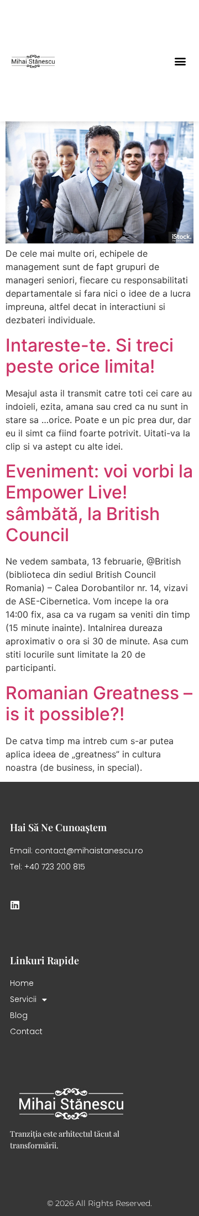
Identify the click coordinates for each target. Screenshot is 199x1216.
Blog (19, 1015)
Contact (26, 1031)
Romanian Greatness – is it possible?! (99, 703)
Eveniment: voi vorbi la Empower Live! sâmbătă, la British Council (99, 503)
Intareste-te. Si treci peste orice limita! (90, 355)
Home (22, 983)
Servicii (23, 999)
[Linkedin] (15, 905)
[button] (180, 61)
